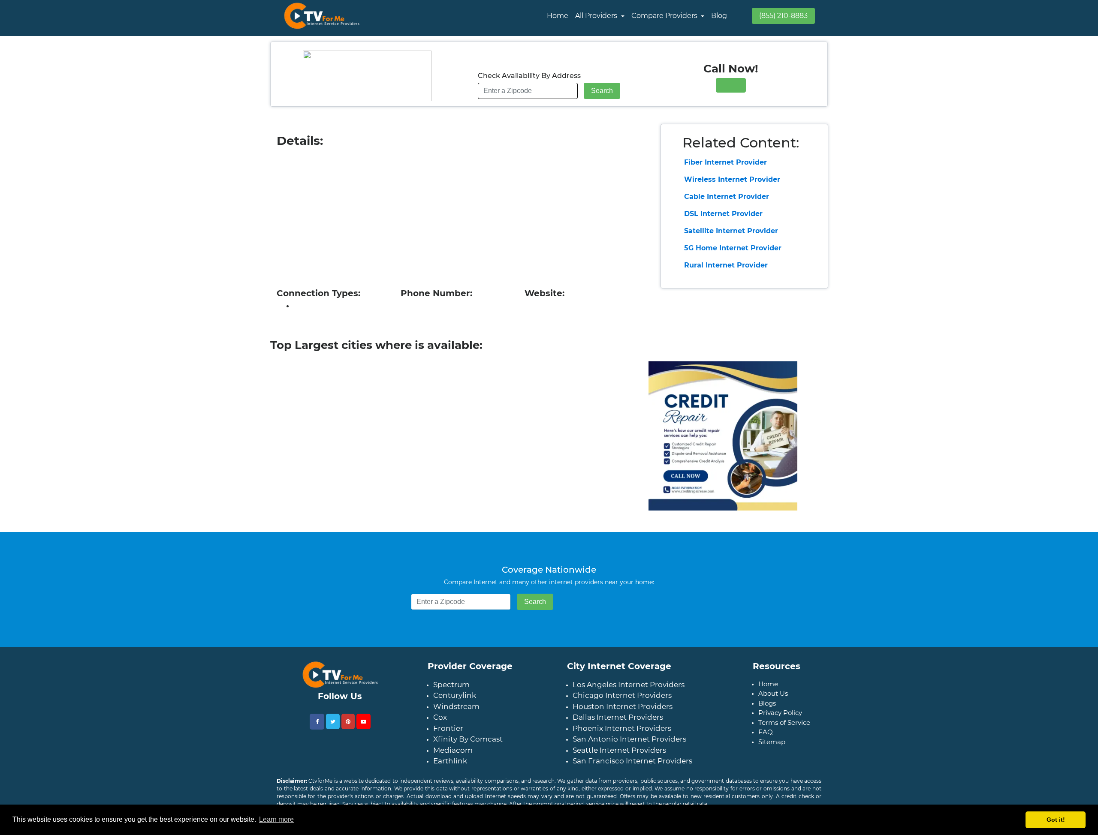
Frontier (448, 728)
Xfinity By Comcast (468, 739)
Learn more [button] (276, 819)
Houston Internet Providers (623, 706)
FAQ (765, 732)
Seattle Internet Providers (619, 750)
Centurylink (454, 695)
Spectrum (451, 684)
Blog (719, 16)
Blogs (767, 703)
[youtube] (363, 721)
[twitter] (333, 721)
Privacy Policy (780, 713)
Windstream (456, 706)
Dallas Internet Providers (618, 717)
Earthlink (450, 761)
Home (557, 16)
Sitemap (771, 742)
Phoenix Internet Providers (622, 728)
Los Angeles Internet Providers (629, 684)
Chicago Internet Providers (622, 695)
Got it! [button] (1056, 819)
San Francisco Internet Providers (632, 761)
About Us (773, 693)
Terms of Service (784, 722)
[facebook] (317, 722)
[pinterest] (348, 721)
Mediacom (453, 750)
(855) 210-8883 (783, 16)
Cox (440, 717)
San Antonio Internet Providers (629, 739)
